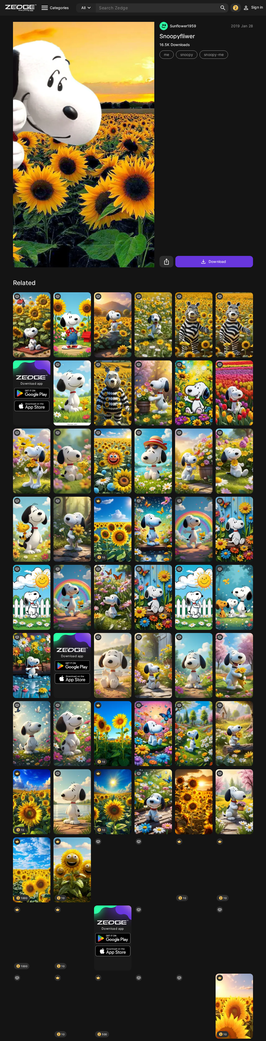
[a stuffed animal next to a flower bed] (153, 801)
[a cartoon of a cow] (153, 529)
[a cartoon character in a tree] (153, 869)
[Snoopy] (72, 324)
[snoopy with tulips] (234, 392)
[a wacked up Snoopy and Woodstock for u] (31, 529)
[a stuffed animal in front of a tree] (234, 938)
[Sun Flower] (193, 801)
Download (217, 261)
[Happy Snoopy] (153, 324)
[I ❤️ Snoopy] (153, 938)
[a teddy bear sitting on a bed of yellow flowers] (31, 1006)
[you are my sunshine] (31, 324)
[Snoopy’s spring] (193, 461)
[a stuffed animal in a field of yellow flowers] (112, 392)
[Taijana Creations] (153, 392)
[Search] (223, 7)
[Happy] (193, 529)
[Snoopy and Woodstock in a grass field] (72, 392)
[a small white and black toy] (193, 1006)
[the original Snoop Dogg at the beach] (112, 665)
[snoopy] (234, 529)
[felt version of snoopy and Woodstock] (72, 461)
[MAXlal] (193, 938)
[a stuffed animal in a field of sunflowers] (193, 324)
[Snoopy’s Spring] (234, 733)
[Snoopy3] (31, 733)
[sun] (112, 461)
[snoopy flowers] (112, 324)
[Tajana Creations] (234, 461)
